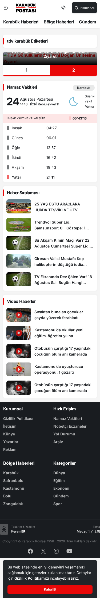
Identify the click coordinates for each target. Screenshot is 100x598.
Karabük (11, 473)
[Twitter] (43, 550)
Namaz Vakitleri (67, 418)
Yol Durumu (64, 434)
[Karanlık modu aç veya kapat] (63, 7)
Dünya (59, 473)
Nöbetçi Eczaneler (70, 426)
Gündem (87, 21)
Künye (9, 434)
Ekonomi (61, 488)
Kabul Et (50, 589)
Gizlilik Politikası (18, 418)
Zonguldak (13, 503)
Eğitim (59, 480)
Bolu (7, 496)
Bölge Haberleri (59, 21)
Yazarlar (10, 441)
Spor (57, 503)
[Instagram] (56, 550)
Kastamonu (13, 488)
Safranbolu (13, 480)
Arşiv (58, 441)
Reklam (10, 449)
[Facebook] (30, 550)
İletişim (10, 426)
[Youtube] (69, 550)
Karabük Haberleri (20, 21)
